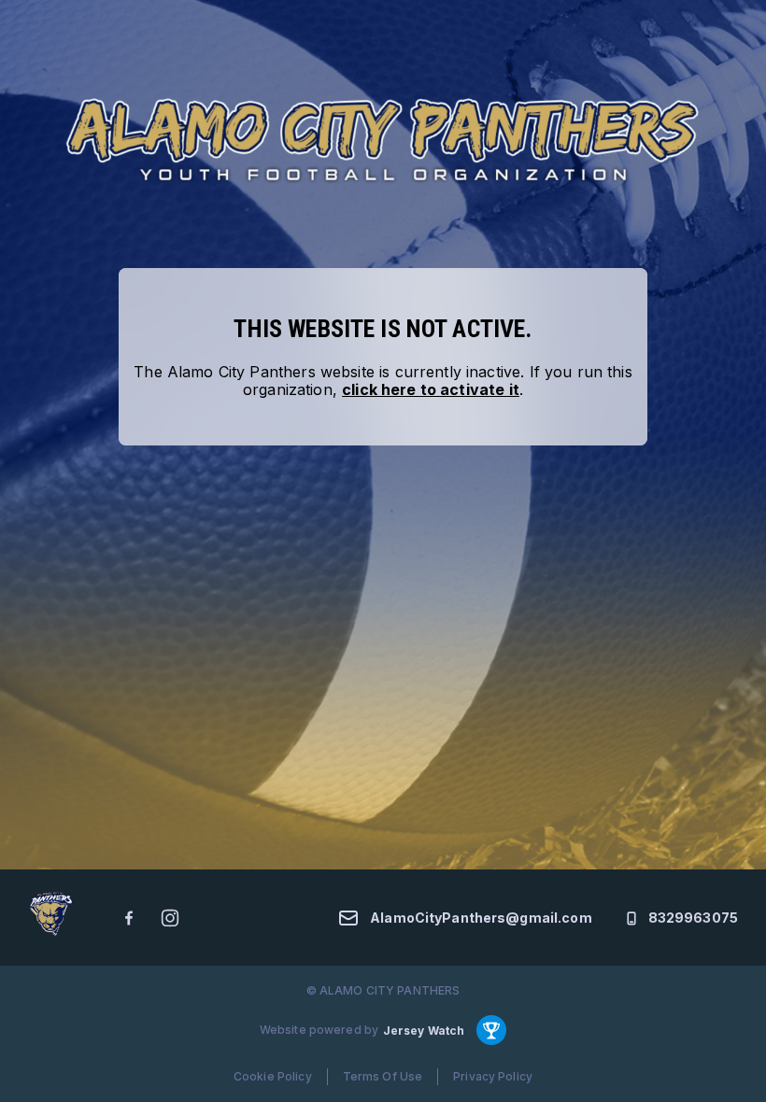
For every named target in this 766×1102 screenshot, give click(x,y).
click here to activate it (430, 389)
